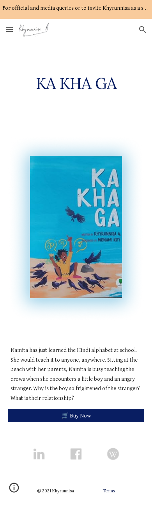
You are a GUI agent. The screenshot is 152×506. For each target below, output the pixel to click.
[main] (76, 83)
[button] (9, 29)
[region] (76, 9)
